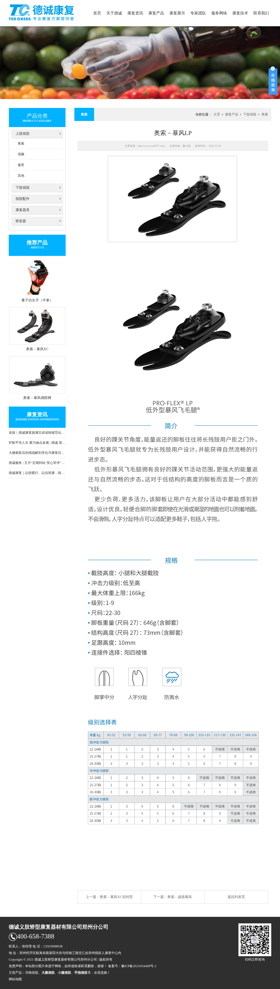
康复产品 (156, 13)
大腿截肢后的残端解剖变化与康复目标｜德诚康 (43, 452)
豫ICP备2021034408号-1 (138, 966)
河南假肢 (31, 972)
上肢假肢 (23, 133)
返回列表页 (236, 897)
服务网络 (219, 13)
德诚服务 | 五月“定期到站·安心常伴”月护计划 (41, 463)
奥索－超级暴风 (179, 897)
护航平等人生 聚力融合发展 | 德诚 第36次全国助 (44, 442)
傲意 (21, 165)
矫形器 (21, 221)
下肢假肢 (23, 187)
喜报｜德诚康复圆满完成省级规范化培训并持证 (43, 432)
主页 (217, 114)
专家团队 (198, 13)
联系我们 (261, 13)
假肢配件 (23, 199)
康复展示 (177, 13)
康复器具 (23, 210)
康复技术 (240, 13)
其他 (21, 175)
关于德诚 (114, 13)
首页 (97, 13)
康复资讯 (135, 13)
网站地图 (15, 979)
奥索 (21, 143)
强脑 (21, 154)
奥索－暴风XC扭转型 (116, 897)
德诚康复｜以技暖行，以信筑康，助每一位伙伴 (43, 473)
